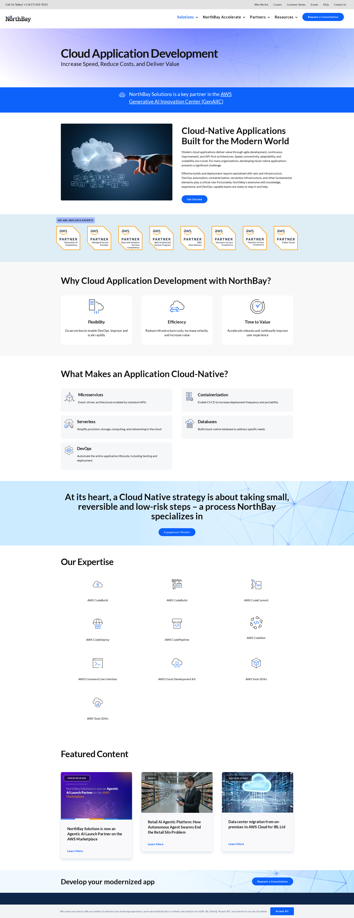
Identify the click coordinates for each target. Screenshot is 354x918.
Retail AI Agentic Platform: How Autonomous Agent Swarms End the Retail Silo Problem (174, 827)
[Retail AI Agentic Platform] (177, 773)
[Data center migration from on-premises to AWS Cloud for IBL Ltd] (257, 773)
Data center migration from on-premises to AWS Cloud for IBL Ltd (256, 824)
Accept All (282, 911)
